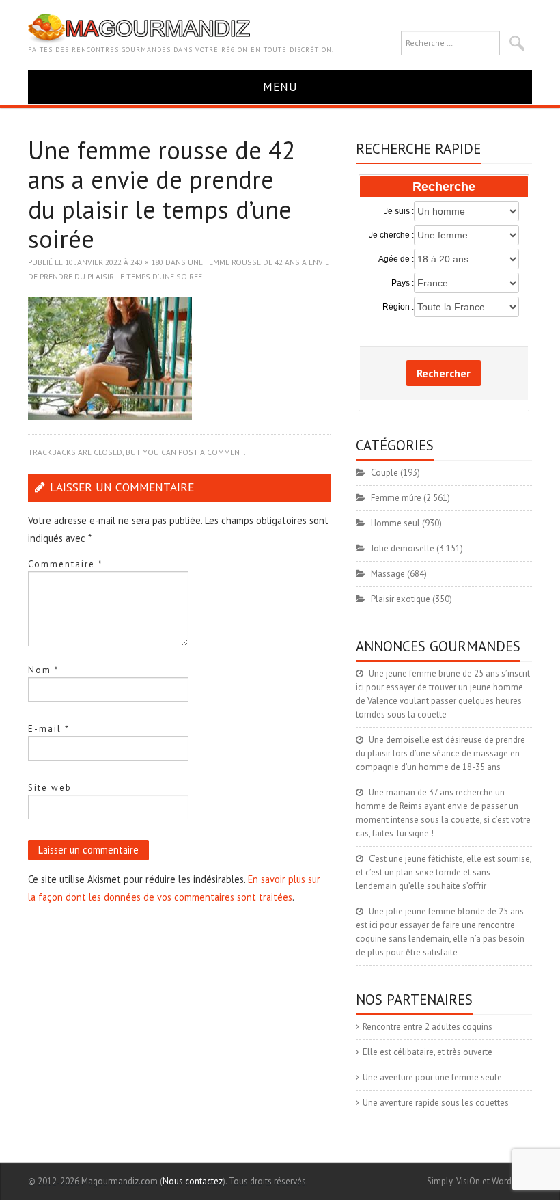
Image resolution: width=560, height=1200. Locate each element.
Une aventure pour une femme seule (432, 1077)
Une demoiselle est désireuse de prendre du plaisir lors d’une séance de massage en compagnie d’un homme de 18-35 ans (440, 753)
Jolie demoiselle (402, 548)
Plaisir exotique (400, 599)
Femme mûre (396, 498)
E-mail (49, 729)
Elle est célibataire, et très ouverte (427, 1052)
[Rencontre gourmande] (139, 27)
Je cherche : (391, 235)
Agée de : (395, 259)
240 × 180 (146, 262)
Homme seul (395, 523)
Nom (43, 670)
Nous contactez (193, 1181)
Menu (280, 86)
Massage (388, 573)
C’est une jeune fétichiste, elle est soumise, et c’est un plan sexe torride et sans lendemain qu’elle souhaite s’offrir (443, 872)
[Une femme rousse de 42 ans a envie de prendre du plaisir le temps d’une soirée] (110, 357)
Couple (384, 472)
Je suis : (398, 211)
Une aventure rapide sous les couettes (436, 1102)
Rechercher (444, 373)
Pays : (402, 283)
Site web (50, 787)
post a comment (211, 452)
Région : (397, 307)
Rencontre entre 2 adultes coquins (427, 1027)
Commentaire (65, 564)
